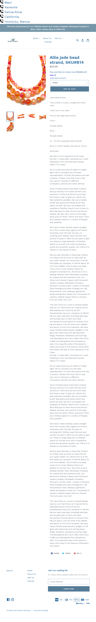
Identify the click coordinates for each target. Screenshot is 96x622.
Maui (8, 2)
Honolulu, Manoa (17, 21)
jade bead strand (58, 78)
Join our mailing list (58, 570)
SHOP (36, 38)
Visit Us (58, 38)
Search (9, 570)
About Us (47, 38)
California (12, 17)
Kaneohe (11, 7)
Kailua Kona (13, 12)
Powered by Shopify (40, 610)
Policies (48, 42)
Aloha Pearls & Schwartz (22, 610)
